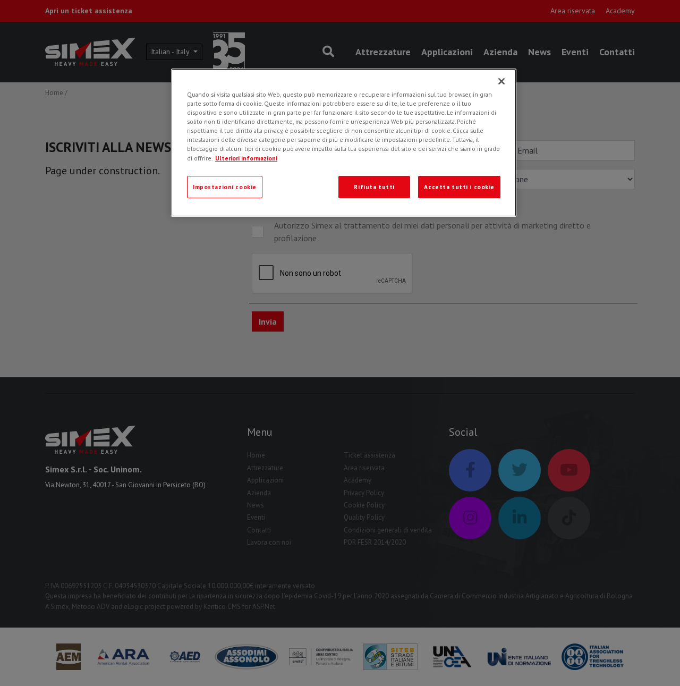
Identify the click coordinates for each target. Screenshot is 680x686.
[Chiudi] (501, 81)
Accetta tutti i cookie (459, 187)
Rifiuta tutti (374, 187)
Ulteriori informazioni (246, 158)
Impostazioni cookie (225, 187)
